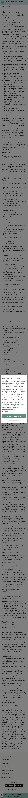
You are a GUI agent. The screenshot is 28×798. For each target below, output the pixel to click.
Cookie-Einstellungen (14, 420)
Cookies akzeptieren (14, 416)
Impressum (5, 411)
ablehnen (17, 404)
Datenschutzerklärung (8, 409)
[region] (14, 399)
